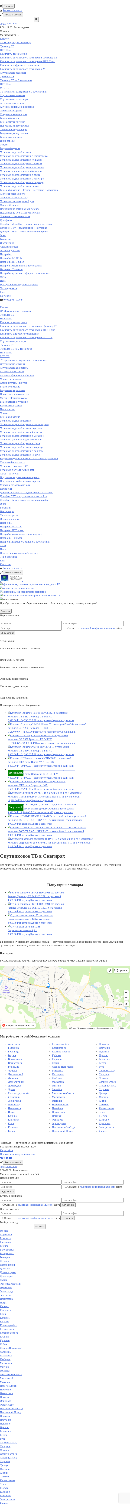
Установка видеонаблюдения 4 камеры (21, 163)
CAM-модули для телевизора (15, 42)
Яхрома (103, 1131)
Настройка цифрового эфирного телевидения (24, 273)
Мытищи (57, 1100)
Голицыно (13, 1066)
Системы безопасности (12, 193)
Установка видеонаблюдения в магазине (22, 167)
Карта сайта (6, 1150)
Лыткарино (58, 1074)
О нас (3, 235)
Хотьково (104, 1104)
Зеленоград (14, 1104)
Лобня (55, 1063)
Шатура (103, 1116)
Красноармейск (60, 1044)
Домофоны (6, 220)
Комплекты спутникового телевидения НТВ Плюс (27, 61)
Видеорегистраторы (11, 137)
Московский (58, 1097)
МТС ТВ (5, 88)
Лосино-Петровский (63, 1066)
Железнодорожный (18, 1093)
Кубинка (56, 1055)
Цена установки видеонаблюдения (19, 284)
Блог (2, 292)
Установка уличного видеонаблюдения (21, 171)
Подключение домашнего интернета (19, 209)
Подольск (104, 1044)
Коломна (13, 1127)
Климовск (13, 1119)
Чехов (102, 1112)
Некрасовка (58, 1112)
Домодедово (14, 1085)
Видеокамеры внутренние (14, 133)
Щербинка (104, 1123)
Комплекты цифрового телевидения (19, 65)
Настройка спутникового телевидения (21, 265)
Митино (56, 1085)
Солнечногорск (107, 1081)
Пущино (103, 1055)
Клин (11, 1123)
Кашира (12, 1116)
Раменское (104, 1059)
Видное (12, 1055)
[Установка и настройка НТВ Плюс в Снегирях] (11, 580)
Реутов (102, 1063)
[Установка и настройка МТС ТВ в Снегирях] (22, 580)
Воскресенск (15, 1063)
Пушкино (104, 1051)
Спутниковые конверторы (14, 99)
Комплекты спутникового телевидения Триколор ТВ (28, 57)
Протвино (104, 1047)
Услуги (4, 144)
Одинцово (57, 1119)
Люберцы (57, 1078)
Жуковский (14, 1097)
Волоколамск (15, 1059)
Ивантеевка (14, 1108)
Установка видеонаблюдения (15, 152)
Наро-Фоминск (60, 1104)
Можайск (57, 1089)
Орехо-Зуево (59, 1123)
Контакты (5, 296)
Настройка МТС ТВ (11, 258)
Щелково (104, 1119)
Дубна (11, 1089)
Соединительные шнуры (13, 114)
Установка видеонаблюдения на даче (20, 186)
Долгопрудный (16, 1081)
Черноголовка (106, 1108)
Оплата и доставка (10, 250)
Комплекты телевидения (13, 53)
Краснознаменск (61, 1051)
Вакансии (5, 239)
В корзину (25, 800)
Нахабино (57, 1108)
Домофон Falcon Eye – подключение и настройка (26, 224)
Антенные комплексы (12, 103)
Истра (11, 1112)
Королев (12, 1131)
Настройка (6, 254)
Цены (3, 280)
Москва (4, 1230)
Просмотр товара (43, 720)
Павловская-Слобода (63, 1127)
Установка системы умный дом (17, 201)
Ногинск (57, 1116)
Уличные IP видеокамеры (13, 129)
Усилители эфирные (11, 110)
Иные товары (7, 140)
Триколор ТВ (7, 46)
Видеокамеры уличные (12, 122)
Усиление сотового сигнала (15, 216)
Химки (103, 1100)
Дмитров (13, 1078)
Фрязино (103, 1097)
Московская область (63, 1093)
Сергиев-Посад (107, 1070)
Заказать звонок (13, 14)
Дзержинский (15, 1074)
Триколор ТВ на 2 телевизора (16, 80)
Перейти (39, 1226)
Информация (7, 243)
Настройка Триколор (11, 269)
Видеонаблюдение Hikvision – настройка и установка (29, 190)
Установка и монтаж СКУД (14, 197)
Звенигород (14, 1100)
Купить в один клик (63, 720)
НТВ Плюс (6, 50)
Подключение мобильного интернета (20, 212)
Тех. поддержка (8, 288)
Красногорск (59, 1047)
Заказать (5, 611)
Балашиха (13, 1047)
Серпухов (104, 1074)
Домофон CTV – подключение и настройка (23, 227)
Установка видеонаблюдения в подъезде (21, 182)
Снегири (8, 6)
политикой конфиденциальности (97, 628)
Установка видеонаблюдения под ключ (21, 159)
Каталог (4, 38)
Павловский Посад (62, 1131)
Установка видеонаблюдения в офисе (20, 174)
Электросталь (106, 1127)
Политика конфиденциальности (17, 1154)
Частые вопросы (9, 246)
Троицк (103, 1093)
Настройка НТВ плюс (12, 261)
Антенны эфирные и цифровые (17, 106)
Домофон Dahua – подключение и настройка (24, 231)
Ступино (104, 1089)
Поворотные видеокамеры (14, 125)
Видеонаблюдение (10, 118)
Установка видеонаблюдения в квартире (22, 178)
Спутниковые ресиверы (13, 72)
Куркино (57, 1059)
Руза (101, 1066)
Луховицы (57, 1070)
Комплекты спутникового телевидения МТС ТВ (26, 69)
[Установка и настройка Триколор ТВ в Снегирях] (0, 580)
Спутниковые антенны (12, 95)
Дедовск (12, 1070)
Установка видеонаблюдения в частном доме (24, 156)
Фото (3, 277)
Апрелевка (14, 1044)
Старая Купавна (107, 1085)
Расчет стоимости (12, 10)
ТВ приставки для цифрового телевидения (23, 91)
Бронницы (14, 1051)
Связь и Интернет (9, 205)
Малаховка (58, 1081)
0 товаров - (13, 299)
